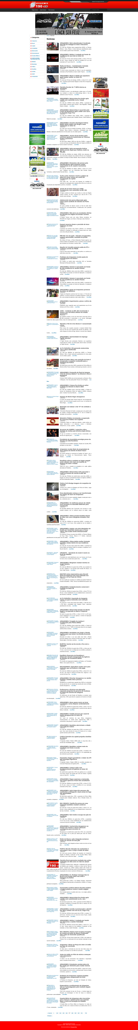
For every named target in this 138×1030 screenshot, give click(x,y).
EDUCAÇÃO (35, 50)
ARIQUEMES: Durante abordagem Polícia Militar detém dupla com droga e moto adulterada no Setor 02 (74, 124)
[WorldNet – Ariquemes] (37, 176)
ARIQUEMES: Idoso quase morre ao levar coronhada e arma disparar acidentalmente (74, 703)
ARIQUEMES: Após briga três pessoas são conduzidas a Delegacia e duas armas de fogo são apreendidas (75, 792)
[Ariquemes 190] (38, 8)
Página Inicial (35, 10)
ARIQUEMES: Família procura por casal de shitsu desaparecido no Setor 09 (74, 714)
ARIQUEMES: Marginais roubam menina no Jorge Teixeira (74, 563)
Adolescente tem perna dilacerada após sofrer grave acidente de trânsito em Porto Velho (74, 201)
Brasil (33, 43)
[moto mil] (101, 154)
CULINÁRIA (34, 48)
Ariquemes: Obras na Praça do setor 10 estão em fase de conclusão (75, 945)
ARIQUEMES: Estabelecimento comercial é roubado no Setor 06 (74, 587)
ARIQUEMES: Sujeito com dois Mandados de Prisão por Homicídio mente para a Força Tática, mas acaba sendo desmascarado (75, 530)
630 (78, 1013)
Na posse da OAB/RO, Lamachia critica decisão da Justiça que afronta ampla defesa (75, 430)
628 (72, 1013)
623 (57, 1013)
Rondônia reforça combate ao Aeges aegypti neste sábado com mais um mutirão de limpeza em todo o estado (75, 462)
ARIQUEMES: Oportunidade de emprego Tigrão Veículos (73, 337)
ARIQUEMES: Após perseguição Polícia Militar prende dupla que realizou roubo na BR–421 (74, 150)
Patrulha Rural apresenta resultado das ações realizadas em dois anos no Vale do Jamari (75, 861)
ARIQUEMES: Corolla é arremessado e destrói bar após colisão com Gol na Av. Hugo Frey (75, 909)
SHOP (33, 74)
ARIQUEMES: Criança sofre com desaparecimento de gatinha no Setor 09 (74, 768)
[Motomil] (37, 189)
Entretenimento (35, 53)
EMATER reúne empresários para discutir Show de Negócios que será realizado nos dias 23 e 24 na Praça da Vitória (74, 575)
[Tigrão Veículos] (101, 87)
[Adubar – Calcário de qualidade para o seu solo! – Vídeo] (101, 141)
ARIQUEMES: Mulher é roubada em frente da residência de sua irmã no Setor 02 (75, 55)
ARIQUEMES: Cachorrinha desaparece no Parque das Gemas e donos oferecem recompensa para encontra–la (74, 827)
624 (60, 1013)
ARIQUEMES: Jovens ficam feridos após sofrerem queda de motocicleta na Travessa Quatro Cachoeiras (75, 137)
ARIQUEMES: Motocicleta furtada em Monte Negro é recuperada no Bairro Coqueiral (75, 610)
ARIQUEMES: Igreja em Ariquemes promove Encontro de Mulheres (75, 290)
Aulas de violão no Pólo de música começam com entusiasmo (75, 955)
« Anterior (49, 1013)
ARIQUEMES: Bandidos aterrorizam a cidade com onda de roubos (75, 725)
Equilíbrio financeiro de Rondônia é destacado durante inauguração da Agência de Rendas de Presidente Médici (75, 657)
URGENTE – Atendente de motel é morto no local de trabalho (75, 553)
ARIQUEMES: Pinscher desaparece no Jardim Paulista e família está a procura (75, 678)
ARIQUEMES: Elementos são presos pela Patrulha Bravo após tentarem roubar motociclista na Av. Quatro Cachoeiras (74, 164)
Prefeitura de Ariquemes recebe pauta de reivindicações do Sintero (74, 257)
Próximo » (49, 1015)
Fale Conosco (51, 10)
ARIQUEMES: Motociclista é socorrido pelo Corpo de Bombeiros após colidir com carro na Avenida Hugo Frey (75, 111)
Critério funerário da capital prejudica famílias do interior (75, 737)
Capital (33, 45)
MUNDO (34, 61)
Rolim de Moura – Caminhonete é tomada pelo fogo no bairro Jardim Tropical (74, 66)
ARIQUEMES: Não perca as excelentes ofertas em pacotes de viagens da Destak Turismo (75, 213)
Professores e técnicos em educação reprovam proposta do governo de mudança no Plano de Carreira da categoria (75, 691)
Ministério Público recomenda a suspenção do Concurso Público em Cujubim (74, 418)
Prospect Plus (74, 1027)
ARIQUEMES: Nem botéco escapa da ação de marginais (75, 815)
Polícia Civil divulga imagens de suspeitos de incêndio (75, 484)
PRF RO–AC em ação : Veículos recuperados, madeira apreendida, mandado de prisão (75, 236)
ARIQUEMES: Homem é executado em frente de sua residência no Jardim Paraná (75, 267)
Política (33, 66)
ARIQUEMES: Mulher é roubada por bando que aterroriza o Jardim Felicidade (74, 921)
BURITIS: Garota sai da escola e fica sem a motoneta (74, 644)
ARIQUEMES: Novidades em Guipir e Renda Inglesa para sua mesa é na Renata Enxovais (75, 633)
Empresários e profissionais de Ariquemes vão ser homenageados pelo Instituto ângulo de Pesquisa (75, 987)
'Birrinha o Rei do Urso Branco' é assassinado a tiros (75, 324)
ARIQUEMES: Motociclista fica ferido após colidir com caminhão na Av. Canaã (74, 99)
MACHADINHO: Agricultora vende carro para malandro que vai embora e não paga (75, 667)
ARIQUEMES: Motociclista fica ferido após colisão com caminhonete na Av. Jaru (74, 898)
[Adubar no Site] (101, 118)
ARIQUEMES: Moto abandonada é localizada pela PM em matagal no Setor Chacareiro (75, 43)
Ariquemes (34, 41)
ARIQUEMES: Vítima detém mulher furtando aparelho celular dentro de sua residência (75, 542)
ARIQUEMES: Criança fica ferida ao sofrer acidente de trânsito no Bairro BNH (74, 386)
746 (86, 1013)
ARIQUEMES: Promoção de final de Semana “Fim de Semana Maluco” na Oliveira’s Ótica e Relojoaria (75, 374)
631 (82, 1013)
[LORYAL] (37, 155)
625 (63, 1013)
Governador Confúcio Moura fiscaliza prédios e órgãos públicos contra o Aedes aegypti (75, 888)
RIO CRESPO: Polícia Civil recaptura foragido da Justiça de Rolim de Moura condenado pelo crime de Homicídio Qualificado (75, 933)
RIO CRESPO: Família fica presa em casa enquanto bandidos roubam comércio (74, 804)
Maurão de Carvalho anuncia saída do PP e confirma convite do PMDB (74, 247)
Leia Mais (83, 50)
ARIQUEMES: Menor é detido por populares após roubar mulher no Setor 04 (75, 76)
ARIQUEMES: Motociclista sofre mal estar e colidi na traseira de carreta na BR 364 (75, 472)
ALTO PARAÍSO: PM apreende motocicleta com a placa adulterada (74, 348)
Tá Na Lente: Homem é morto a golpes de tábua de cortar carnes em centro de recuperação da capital (74, 177)
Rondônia (34, 69)
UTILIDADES (35, 76)
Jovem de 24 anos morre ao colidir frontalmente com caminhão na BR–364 (73, 189)
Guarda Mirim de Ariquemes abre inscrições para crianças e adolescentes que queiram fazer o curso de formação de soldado (75, 1000)
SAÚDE (33, 71)
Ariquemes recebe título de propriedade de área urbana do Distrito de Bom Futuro (74, 449)
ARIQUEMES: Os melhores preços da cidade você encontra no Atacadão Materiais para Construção (75, 504)
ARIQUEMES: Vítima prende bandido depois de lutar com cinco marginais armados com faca (75, 517)
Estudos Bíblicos (36, 55)
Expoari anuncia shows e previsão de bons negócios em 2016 (74, 225)
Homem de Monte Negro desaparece (72, 397)
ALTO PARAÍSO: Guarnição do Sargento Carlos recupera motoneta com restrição (74, 599)
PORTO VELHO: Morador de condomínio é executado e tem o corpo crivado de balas (74, 849)
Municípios (34, 64)
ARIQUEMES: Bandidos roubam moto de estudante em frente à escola (74, 747)
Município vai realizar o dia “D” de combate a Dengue (75, 407)
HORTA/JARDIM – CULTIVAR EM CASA (35, 59)
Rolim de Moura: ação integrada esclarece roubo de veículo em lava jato (74, 839)
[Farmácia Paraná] (37, 144)
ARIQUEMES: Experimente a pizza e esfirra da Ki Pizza (75, 301)
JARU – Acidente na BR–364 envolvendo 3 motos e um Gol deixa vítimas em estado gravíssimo (74, 312)
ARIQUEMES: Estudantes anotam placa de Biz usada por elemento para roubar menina (75, 965)
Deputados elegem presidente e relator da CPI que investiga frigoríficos (75, 758)
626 (66, 1013)
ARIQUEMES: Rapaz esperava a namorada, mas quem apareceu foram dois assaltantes (75, 779)
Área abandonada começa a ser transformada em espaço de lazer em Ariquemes (75, 493)
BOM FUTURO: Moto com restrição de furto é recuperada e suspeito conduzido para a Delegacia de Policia (75, 361)
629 (75, 1013)
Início (48, 35)
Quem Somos (43, 10)
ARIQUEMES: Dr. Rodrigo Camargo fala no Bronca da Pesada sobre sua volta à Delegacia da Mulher (74, 876)
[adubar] (37, 165)
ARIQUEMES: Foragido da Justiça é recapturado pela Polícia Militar (72, 621)
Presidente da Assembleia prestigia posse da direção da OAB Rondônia (75, 440)
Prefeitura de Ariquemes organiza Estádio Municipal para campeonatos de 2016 (74, 976)
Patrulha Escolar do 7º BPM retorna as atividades (73, 87)
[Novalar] (37, 133)
